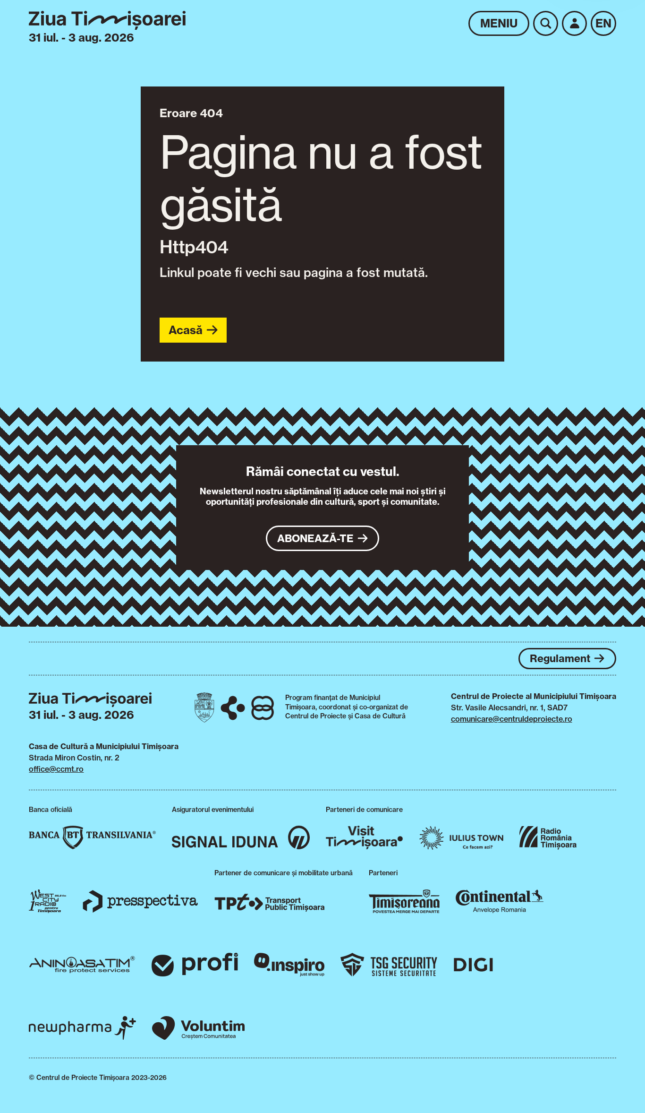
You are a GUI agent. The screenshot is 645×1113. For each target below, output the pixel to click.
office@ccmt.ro (56, 769)
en (603, 23)
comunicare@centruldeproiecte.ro (511, 719)
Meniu (499, 23)
